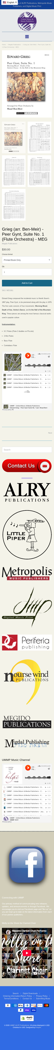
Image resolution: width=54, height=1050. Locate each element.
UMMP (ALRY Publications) (19, 1025)
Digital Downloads (30, 993)
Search (16, 993)
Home (4, 44)
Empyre (38, 1027)
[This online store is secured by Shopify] (27, 1020)
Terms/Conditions (11, 998)
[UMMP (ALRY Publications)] (27, 29)
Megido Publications (14, 44)
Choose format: (7, 254)
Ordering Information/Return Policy (17, 996)
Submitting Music (43, 998)
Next (50, 433)
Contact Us (27, 998)
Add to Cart (27, 283)
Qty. (3, 266)
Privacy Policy (41, 996)
